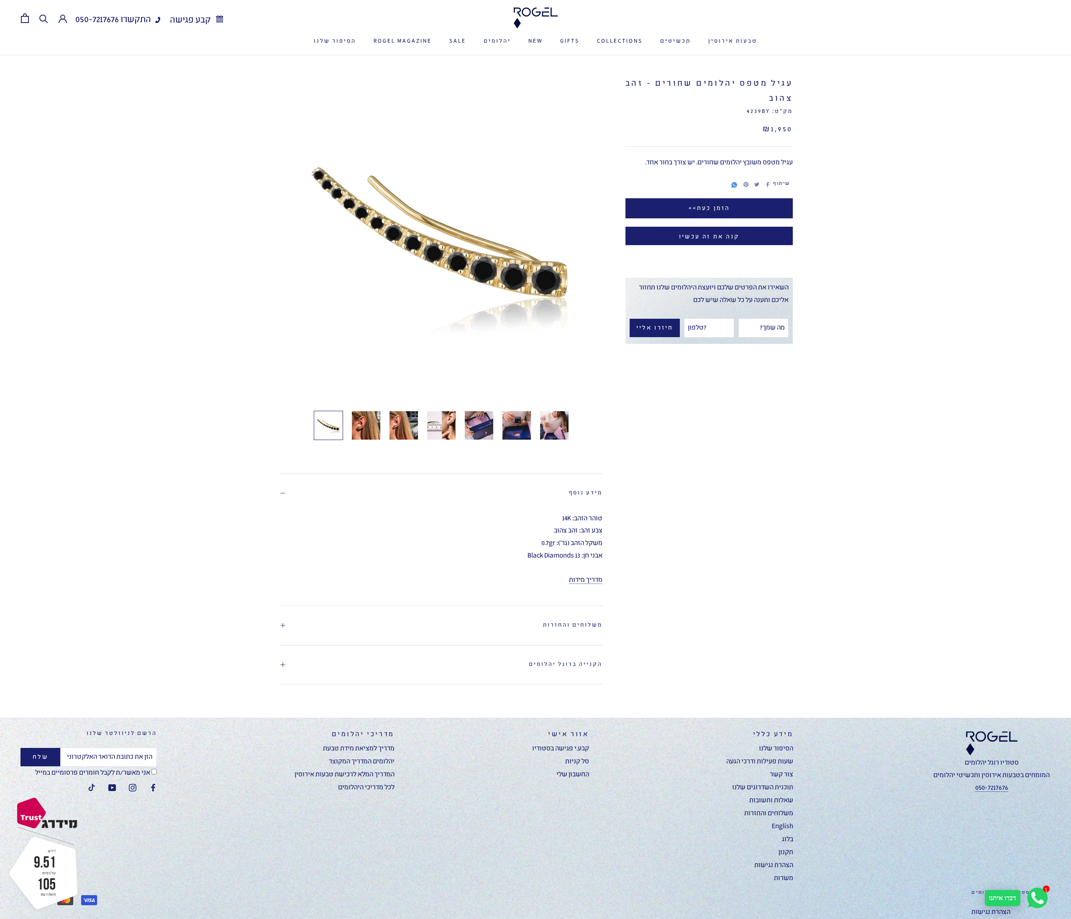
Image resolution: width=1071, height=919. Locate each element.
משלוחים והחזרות (572, 625)
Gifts (569, 41)
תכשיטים (675, 41)
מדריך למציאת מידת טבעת (359, 749)
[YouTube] (112, 788)
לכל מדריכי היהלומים (366, 787)
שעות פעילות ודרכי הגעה (759, 762)
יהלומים (497, 41)
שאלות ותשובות (771, 800)
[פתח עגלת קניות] (25, 18)
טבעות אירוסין (732, 41)
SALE (457, 41)
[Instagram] (132, 788)
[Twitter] (756, 184)
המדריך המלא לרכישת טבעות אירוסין (345, 775)
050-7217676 (97, 20)
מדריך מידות (585, 580)
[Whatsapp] (734, 183)
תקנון (786, 852)
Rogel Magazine (403, 41)
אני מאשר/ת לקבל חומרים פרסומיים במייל (93, 773)
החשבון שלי (572, 775)
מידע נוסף (585, 493)
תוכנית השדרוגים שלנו (762, 787)
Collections (620, 41)
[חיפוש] (43, 18)
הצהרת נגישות (773, 865)
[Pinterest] (745, 184)
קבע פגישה (191, 20)
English (782, 826)
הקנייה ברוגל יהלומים (565, 664)
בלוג (787, 839)
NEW (535, 41)
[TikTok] (91, 788)
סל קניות (577, 762)
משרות (783, 878)
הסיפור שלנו (335, 41)
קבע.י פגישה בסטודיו (560, 749)
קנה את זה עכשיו (709, 237)
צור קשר (781, 775)
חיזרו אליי (655, 328)
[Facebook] (767, 184)
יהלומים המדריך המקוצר (362, 762)
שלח (41, 757)
